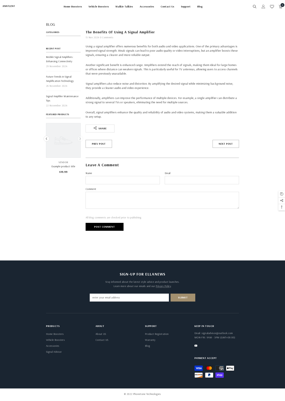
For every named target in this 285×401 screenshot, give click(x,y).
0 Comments (106, 37)
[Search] (255, 6)
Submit (183, 297)
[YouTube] (195, 345)
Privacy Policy (163, 286)
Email (168, 173)
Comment (91, 189)
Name (89, 173)
